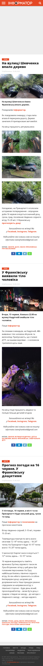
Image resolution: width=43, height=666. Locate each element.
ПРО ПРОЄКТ (31, 653)
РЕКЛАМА (20, 653)
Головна (6, 648)
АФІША (11, 653)
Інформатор (14, 325)
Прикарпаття (24, 623)
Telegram (31, 231)
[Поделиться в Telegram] (19, 444)
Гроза (10, 621)
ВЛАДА (23, 648)
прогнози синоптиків (20, 624)
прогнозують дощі (11, 223)
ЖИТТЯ (15, 648)
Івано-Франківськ (28, 247)
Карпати (6, 623)
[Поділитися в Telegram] (19, 253)
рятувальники (8, 249)
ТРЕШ (38, 648)
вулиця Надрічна (23, 437)
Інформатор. (19, 110)
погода (14, 623)
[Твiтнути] (25, 253)
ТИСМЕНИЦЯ (10, 650)
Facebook (11, 231)
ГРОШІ (31, 648)
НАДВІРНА (21, 650)
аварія (11, 247)
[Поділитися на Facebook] (13, 253)
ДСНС (17, 247)
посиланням (28, 522)
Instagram (22, 231)
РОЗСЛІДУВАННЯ (34, 650)
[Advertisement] (21, 30)
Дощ (16, 621)
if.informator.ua (13, 662)
